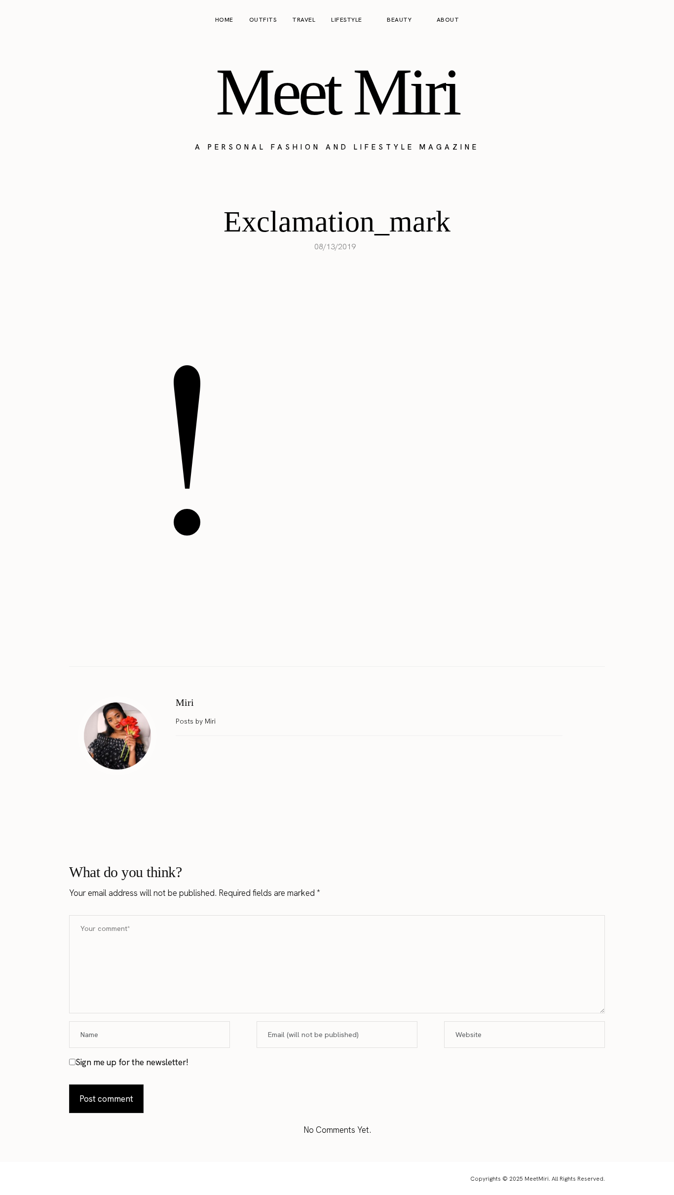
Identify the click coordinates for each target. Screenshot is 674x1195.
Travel (303, 20)
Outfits (263, 20)
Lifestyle (346, 20)
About (448, 20)
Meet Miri (337, 92)
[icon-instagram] (618, 20)
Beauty (399, 20)
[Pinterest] (347, 641)
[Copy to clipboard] (368, 641)
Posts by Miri (197, 721)
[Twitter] (327, 641)
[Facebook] (306, 641)
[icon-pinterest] (636, 20)
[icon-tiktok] (655, 20)
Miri (185, 702)
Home (224, 20)
